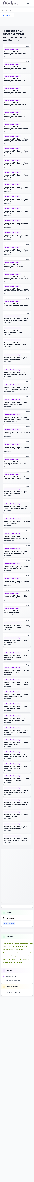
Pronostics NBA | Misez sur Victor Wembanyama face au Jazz (16, 236)
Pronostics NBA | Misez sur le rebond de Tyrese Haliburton (14, 719)
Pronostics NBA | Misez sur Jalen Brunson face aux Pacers (15, 767)
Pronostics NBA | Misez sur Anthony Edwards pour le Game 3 (17, 779)
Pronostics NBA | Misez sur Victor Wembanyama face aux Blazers (16, 68)
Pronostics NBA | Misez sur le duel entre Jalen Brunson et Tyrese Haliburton (16, 792)
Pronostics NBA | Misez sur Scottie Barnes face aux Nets (16, 671)
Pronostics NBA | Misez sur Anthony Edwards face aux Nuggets (17, 627)
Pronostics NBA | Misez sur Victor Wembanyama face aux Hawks (16, 200)
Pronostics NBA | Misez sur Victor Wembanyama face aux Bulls (16, 80)
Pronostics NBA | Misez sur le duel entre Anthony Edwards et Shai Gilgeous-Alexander (16, 732)
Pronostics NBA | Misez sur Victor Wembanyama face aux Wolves (16, 53)
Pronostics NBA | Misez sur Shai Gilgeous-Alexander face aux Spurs (16, 418)
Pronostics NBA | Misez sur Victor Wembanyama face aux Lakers (16, 104)
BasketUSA (8, 56)
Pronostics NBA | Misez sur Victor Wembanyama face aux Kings (16, 116)
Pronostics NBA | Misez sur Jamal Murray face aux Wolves (16, 567)
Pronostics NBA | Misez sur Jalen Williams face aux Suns (15, 641)
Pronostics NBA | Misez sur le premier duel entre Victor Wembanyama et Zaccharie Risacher (17, 332)
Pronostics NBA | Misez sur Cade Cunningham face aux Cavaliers (15, 507)
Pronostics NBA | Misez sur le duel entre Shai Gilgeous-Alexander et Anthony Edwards (16, 804)
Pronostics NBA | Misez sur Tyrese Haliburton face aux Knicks (16, 743)
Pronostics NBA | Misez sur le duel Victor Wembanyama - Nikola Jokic (16, 290)
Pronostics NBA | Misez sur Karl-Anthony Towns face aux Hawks (15, 537)
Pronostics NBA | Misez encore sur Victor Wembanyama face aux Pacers (16, 225)
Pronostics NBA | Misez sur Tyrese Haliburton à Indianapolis (16, 695)
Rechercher (7, 15)
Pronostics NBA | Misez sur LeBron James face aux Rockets (16, 582)
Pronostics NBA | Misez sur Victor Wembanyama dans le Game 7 (16, 251)
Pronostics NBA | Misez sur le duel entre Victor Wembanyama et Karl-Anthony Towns (16, 305)
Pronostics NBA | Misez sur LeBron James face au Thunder (16, 448)
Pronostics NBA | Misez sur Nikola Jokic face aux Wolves (16, 597)
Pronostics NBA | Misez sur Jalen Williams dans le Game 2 (15, 707)
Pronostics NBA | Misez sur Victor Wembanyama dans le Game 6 (16, 266)
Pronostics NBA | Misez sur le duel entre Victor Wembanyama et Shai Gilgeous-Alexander (16, 320)
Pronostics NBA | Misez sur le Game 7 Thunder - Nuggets (16, 815)
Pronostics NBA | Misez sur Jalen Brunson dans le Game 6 (15, 828)
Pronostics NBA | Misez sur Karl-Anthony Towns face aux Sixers (15, 463)
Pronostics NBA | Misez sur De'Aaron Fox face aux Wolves (17, 522)
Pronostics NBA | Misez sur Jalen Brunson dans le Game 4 (15, 358)
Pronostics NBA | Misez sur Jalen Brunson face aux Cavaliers (15, 403)
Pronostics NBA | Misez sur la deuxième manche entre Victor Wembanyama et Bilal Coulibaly (15, 344)
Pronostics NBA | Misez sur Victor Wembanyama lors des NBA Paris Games (16, 279)
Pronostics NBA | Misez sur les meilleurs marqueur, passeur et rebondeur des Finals (15, 374)
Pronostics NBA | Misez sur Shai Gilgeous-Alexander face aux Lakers (16, 478)
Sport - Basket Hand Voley (13, 49)
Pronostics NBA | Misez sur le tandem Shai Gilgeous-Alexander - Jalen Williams (16, 756)
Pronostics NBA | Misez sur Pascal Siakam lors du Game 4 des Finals (16, 683)
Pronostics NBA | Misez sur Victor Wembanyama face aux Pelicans (16, 140)
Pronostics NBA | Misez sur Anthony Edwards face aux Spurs (17, 433)
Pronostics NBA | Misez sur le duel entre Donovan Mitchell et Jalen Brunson (16, 389)
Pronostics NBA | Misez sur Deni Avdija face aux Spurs (15, 612)
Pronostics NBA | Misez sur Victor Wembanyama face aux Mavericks (16, 128)
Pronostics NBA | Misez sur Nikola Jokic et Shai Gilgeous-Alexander (16, 840)
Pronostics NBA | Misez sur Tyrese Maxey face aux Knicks (16, 493)
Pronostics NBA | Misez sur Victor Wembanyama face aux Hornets (16, 212)
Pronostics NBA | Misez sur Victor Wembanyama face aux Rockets (16, 152)
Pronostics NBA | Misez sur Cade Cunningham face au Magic (15, 552)
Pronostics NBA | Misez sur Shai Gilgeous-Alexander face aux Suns (16, 656)
